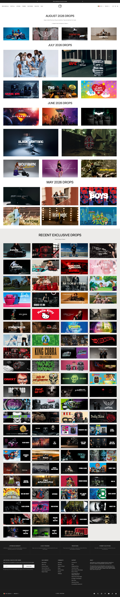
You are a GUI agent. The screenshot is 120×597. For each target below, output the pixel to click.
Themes (24, 6)
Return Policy (75, 571)
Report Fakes (45, 571)
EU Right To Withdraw (77, 578)
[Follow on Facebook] (94, 593)
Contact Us (74, 562)
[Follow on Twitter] (98, 593)
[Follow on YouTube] (108, 593)
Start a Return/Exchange (77, 569)
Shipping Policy (75, 566)
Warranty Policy (75, 582)
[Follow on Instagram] (101, 593)
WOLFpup (37, 6)
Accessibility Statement (77, 584)
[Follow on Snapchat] (116, 593)
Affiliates (60, 573)
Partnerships (61, 569)
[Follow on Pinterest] (105, 593)
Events (59, 571)
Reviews (60, 564)
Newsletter (44, 562)
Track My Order (75, 568)
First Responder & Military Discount (76, 574)
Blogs (59, 568)
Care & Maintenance (46, 569)
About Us (44, 564)
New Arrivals (5, 6)
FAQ (73, 564)
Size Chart (74, 580)
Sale (42, 6)
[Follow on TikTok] (112, 593)
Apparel (18, 6)
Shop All (12, 6)
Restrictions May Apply (77, 576)
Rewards (60, 562)
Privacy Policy (45, 566)
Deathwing (30, 6)
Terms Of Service (45, 568)
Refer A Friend (61, 566)
